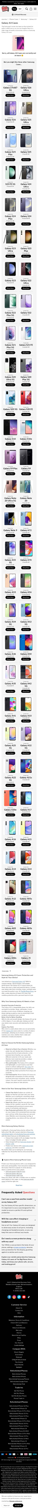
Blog (18, 1338)
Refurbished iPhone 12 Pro (19, 1448)
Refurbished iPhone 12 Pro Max (19, 1443)
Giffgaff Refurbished (19, 1359)
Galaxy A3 (9, 1031)
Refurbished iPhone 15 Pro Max (19, 1411)
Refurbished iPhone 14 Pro (19, 1423)
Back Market (19, 1364)
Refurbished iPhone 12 (19, 1446)
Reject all (7, 1505)
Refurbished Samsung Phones (19, 1379)
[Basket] (30, 8)
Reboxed (19, 1357)
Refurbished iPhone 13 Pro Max (19, 1433)
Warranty (19, 1330)
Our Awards (19, 1343)
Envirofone (19, 1354)
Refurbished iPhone (19, 1376)
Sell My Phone (19, 1391)
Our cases (28, 1067)
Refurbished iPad (19, 1384)
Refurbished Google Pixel (19, 1381)
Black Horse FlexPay (19, 1335)
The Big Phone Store (27, 991)
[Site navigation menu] (35, 9)
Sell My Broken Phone (19, 1396)
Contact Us (19, 1310)
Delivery (19, 1325)
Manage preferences (15, 1501)
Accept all (18, 1505)
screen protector (20, 1247)
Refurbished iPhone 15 (19, 1418)
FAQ (19, 1313)
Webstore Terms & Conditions (19, 1320)
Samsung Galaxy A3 (18, 981)
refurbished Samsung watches (25, 1134)
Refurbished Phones (19, 1374)
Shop (14, 9)
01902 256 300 (20, 1291)
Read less (19, 1185)
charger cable (10, 1144)
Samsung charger (25, 1142)
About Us (19, 1308)
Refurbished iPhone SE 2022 (19, 1431)
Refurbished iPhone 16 (19, 1408)
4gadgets (19, 1367)
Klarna (19, 1333)
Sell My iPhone (19, 1393)
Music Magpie (19, 1352)
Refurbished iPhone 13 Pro (19, 1436)
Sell (20, 9)
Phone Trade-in (19, 1398)
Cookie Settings (19, 1345)
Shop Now (10, 95)
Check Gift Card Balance (19, 1323)
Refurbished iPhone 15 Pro (19, 1413)
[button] (19, 1200)
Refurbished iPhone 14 (19, 1428)
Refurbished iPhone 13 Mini (19, 1438)
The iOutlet (19, 1362)
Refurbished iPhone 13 (19, 1441)
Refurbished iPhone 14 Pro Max (19, 1421)
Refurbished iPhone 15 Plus (19, 1416)
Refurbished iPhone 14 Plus (19, 1426)
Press (19, 1340)
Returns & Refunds (19, 1328)
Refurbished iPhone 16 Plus (19, 1406)
